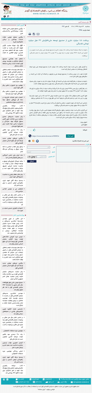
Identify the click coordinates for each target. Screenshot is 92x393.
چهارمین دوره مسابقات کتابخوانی (13, 331)
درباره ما (32, 5)
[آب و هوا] (47, 382)
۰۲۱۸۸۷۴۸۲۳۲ (48, 379)
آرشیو (27, 5)
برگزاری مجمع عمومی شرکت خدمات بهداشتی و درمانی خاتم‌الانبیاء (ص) (13, 39)
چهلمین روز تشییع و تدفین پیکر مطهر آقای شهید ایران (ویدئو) (13, 92)
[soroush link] (30, 141)
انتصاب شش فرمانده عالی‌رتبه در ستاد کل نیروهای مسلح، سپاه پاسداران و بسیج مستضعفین (13, 99)
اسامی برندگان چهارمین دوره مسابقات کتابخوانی (13, 352)
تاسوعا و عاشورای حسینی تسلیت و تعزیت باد (13, 209)
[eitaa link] (33, 141)
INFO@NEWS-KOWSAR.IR (81, 382)
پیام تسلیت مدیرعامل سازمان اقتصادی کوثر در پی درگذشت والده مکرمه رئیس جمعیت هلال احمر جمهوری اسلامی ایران (13, 275)
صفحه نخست (75, 5)
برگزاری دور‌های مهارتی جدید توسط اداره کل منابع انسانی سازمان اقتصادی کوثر (13, 140)
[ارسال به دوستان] (38, 34)
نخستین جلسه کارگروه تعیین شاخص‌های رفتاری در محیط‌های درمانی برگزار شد (13, 311)
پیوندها (22, 5)
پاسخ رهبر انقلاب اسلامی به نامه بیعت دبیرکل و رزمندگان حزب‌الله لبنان (13, 149)
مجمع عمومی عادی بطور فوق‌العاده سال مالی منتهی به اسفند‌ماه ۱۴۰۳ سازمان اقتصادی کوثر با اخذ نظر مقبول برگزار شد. (13, 286)
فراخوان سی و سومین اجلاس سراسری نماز (13, 190)
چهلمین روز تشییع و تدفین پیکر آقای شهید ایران (13, 86)
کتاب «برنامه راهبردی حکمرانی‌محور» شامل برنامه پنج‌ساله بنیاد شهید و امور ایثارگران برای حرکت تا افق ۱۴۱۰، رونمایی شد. (13, 109)
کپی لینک (70, 136)
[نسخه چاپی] (30, 34)
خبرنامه (85, 130)
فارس (82, 125)
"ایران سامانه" (42, 389)
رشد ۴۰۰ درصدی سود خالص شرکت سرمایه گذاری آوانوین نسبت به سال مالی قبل (13, 132)
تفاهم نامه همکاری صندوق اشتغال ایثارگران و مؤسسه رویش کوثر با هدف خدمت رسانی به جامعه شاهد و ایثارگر (13, 62)
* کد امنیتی (51, 157)
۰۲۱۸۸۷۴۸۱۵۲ (35, 379)
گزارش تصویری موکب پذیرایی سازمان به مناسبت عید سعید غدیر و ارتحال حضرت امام (13, 345)
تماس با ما (16, 5)
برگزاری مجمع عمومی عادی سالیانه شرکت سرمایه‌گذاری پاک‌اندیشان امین (13, 31)
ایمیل (53, 152)
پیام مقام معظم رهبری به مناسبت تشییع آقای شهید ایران (13, 175)
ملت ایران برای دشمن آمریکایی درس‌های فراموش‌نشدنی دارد (13, 156)
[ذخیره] (34, 34)
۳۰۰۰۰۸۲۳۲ (21, 379)
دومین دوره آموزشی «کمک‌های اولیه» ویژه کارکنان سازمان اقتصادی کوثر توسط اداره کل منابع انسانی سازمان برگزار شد (13, 240)
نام (54, 147)
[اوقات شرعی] (58, 382)
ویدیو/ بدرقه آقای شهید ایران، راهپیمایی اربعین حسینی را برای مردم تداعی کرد (13, 183)
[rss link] (7, 379)
